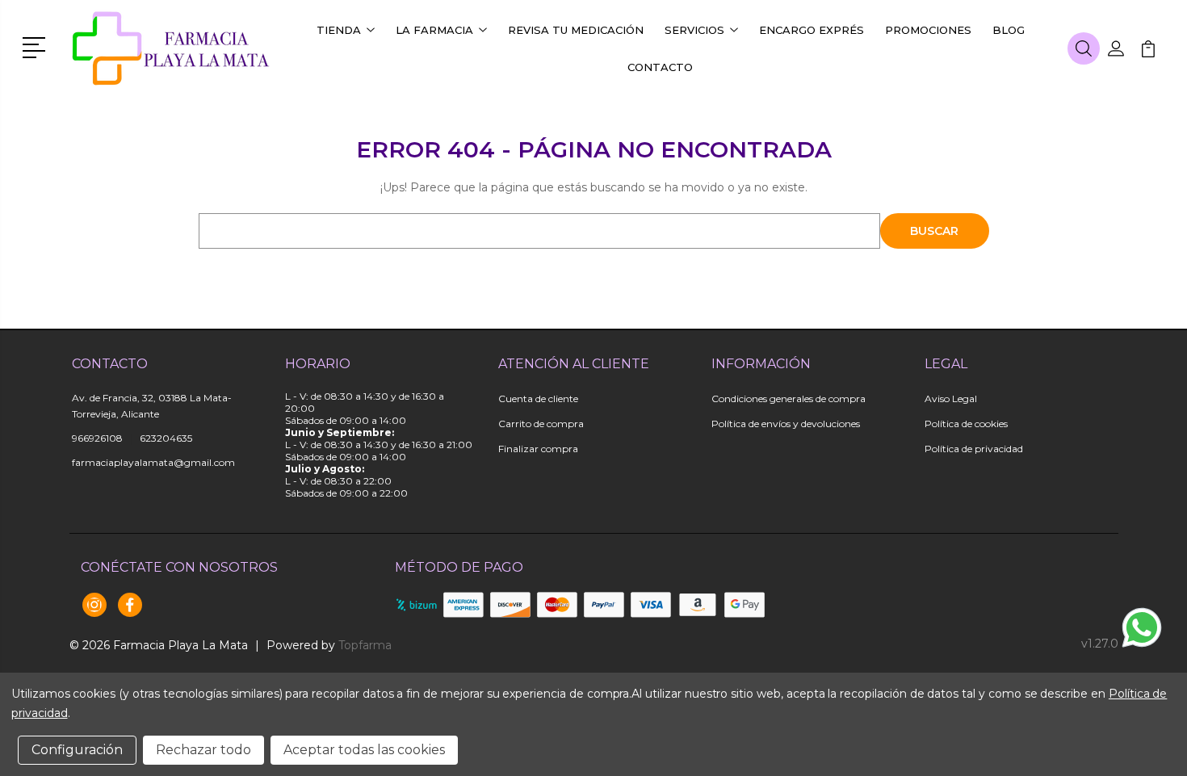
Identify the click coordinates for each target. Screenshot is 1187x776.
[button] (37, 46)
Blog (1008, 29)
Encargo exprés (811, 29)
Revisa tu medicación (576, 29)
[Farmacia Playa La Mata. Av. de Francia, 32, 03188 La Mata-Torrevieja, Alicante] (172, 48)
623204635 (166, 438)
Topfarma (365, 645)
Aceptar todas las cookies (364, 749)
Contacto (660, 67)
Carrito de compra (541, 423)
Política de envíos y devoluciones (785, 423)
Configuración (77, 749)
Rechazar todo (203, 749)
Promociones (928, 29)
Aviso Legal (951, 398)
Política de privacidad (974, 449)
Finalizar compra (538, 449)
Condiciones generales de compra (788, 398)
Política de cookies (966, 423)
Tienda (339, 29)
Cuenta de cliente (538, 398)
